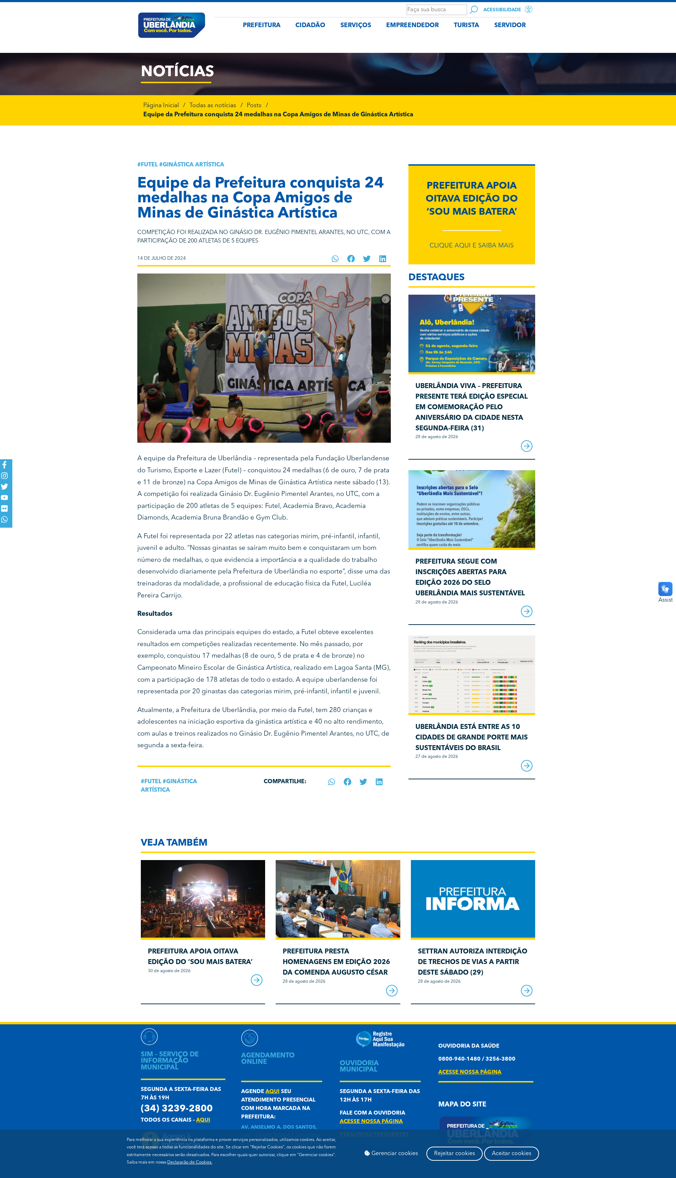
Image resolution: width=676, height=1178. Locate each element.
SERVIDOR (510, 26)
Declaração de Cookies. (189, 1162)
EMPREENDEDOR (412, 26)
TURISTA (466, 26)
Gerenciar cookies (394, 1153)
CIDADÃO (310, 26)
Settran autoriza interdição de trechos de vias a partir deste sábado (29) (472, 962)
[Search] (474, 10)
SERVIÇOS (355, 26)
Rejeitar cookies (454, 1153)
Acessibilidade (502, 10)
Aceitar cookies (511, 1153)
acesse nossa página (371, 1121)
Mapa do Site (462, 1105)
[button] (335, 258)
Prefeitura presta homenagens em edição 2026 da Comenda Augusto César (336, 962)
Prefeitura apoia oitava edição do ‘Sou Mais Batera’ (472, 199)
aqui (203, 1120)
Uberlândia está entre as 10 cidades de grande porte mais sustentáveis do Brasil (471, 738)
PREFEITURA (262, 26)
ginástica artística (193, 165)
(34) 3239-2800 (177, 1109)
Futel (149, 165)
